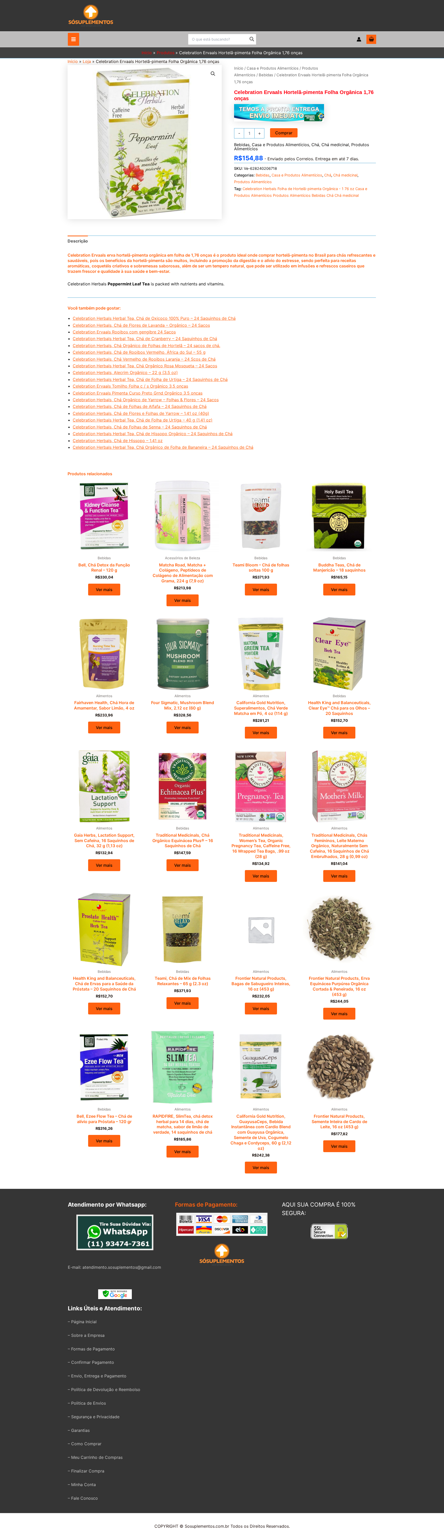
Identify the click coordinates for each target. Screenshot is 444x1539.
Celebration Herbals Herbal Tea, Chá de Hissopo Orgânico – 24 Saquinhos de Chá (153, 433)
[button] (213, 73)
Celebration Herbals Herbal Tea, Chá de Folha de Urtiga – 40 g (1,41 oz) (142, 420)
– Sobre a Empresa (86, 1335)
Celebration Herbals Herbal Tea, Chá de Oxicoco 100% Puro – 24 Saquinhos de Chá (154, 318)
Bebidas (266, 75)
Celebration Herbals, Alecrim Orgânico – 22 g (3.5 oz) (125, 372)
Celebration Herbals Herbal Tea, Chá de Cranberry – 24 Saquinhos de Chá (145, 338)
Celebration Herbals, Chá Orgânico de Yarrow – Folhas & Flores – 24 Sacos (146, 399)
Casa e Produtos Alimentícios (273, 68)
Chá (315, 144)
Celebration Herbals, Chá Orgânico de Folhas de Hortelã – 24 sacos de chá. (146, 345)
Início (73, 61)
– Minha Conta (82, 1484)
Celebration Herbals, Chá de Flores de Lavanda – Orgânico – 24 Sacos (141, 325)
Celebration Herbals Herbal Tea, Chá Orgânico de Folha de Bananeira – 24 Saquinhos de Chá (163, 447)
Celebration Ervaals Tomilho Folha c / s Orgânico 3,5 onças (130, 386)
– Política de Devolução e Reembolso (104, 1389)
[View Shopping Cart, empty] (371, 39)
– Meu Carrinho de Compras (95, 1457)
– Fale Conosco (83, 1498)
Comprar (283, 132)
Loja (87, 61)
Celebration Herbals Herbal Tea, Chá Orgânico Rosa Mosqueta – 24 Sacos (145, 365)
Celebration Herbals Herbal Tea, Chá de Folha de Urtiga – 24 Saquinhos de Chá (150, 379)
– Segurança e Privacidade (93, 1416)
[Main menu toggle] (73, 39)
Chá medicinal (335, 144)
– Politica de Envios (87, 1403)
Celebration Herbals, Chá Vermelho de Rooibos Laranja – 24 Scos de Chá (144, 359)
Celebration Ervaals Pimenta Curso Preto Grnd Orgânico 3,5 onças (137, 393)
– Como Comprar (84, 1443)
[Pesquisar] (252, 39)
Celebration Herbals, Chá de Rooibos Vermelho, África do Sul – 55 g (139, 352)
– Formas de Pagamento (91, 1348)
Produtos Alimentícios (253, 182)
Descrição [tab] (78, 241)
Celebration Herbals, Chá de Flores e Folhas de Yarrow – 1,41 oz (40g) (141, 413)
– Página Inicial (82, 1321)
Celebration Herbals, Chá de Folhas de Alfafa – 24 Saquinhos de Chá (140, 406)
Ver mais (104, 589)
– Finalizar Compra (86, 1470)
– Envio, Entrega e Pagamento (97, 1375)
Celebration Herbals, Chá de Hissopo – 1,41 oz (118, 440)
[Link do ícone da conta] (359, 39)
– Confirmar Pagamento (91, 1362)
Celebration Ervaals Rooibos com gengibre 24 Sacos (124, 331)
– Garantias (79, 1430)
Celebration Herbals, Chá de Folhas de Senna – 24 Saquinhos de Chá (140, 427)
